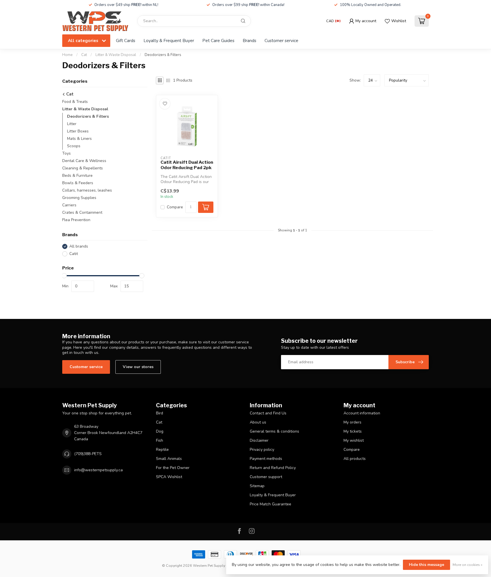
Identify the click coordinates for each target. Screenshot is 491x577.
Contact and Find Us (268, 413)
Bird (159, 413)
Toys (66, 153)
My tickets (353, 431)
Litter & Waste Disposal (115, 54)
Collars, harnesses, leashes (87, 190)
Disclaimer (259, 440)
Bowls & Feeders (77, 183)
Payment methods (266, 458)
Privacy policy (262, 449)
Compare (175, 207)
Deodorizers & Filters (163, 54)
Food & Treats (75, 101)
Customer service (281, 40)
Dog (159, 431)
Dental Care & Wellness (84, 160)
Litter (71, 123)
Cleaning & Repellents (82, 168)
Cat (84, 54)
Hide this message (426, 564)
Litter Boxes (78, 131)
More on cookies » (467, 564)
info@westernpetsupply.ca (98, 470)
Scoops (73, 146)
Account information (362, 413)
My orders (352, 422)
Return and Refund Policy (273, 467)
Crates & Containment (82, 212)
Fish (159, 440)
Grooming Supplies (79, 197)
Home (67, 54)
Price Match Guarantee (270, 504)
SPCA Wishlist (169, 477)
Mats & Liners (79, 138)
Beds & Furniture (77, 175)
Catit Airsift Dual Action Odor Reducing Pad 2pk (187, 165)
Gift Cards (125, 40)
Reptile (162, 449)
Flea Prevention (76, 220)
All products (355, 458)
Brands (249, 40)
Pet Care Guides (218, 40)
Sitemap (257, 486)
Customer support (266, 477)
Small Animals (169, 458)
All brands (78, 246)
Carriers (69, 205)
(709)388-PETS (88, 453)
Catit (73, 254)
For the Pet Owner (173, 467)
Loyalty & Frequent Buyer (168, 40)
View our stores (138, 367)
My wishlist (354, 440)
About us (258, 422)
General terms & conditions (274, 431)
